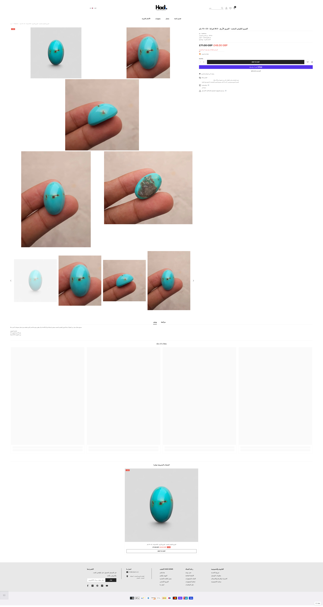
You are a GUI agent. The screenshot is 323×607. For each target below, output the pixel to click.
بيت (11, 23)
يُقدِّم (111, 580)
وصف (155, 322)
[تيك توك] (102, 585)
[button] (11, 280)
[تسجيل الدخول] (226, 8)
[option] (35, 280)
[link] (48, 447)
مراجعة (163, 322)
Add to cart (256, 62)
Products (16, 23)
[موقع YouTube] (107, 585)
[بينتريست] (97, 585)
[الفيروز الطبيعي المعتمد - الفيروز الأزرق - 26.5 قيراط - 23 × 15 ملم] (161, 505)
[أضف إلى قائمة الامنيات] (308, 62)
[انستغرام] (92, 585)
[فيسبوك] (87, 585)
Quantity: (201, 58)
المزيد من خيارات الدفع (256, 70)
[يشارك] (311, 62)
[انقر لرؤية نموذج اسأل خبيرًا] (4, 595)
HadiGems (203, 33)
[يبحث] (216, 8)
